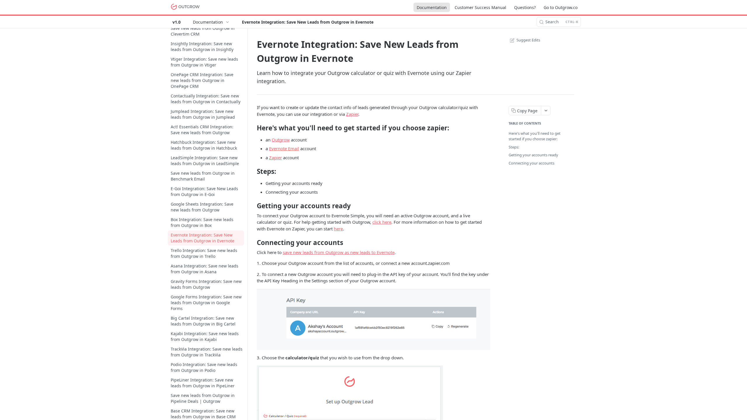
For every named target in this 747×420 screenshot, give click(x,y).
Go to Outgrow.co (560, 7)
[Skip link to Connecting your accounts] (252, 242)
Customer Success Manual (480, 7)
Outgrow (281, 140)
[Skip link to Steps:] (252, 171)
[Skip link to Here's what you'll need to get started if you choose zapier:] (252, 127)
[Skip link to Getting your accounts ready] (252, 205)
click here (381, 222)
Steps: (514, 147)
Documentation (432, 7)
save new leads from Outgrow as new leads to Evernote (339, 252)
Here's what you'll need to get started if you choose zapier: (535, 136)
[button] (373, 318)
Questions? (525, 7)
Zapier (352, 114)
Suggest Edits (528, 40)
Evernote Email (284, 148)
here (338, 229)
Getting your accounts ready (533, 155)
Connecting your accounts (531, 163)
